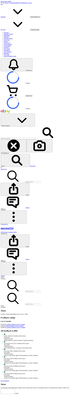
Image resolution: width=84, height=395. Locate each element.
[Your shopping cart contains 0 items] (13, 95)
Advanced (32, 166)
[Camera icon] (39, 145)
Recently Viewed (8, 34)
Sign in (6, 3)
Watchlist (6, 37)
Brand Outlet (20, 3)
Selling (6, 41)
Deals (15, 3)
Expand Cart (29, 95)
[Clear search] (14, 145)
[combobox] (18, 138)
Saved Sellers (7, 46)
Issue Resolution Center (10, 56)
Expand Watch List (35, 17)
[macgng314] (1, 167)
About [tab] (2, 277)
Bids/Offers (7, 35)
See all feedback (5, 380)
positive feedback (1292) (9, 232)
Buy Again (7, 40)
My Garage (7, 49)
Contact (3, 275)
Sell (2, 4)
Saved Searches (8, 44)
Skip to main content (6, 1)
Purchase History (8, 38)
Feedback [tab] (3, 278)
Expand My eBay (35, 29)
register (12, 3)
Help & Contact (28, 3)
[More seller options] (14, 216)
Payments (6, 47)
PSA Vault (6, 54)
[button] (15, 160)
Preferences (7, 50)
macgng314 (4, 169)
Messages (6, 53)
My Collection (7, 51)
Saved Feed (7, 43)
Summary (6, 32)
